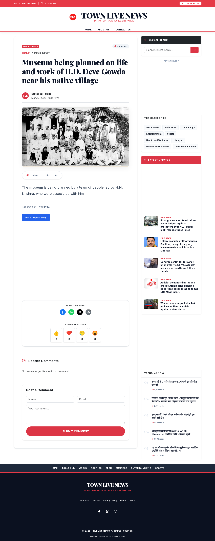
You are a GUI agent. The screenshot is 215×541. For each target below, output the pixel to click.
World (83, 468)
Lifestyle (178, 140)
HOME (88, 29)
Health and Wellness (157, 140)
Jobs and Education (185, 146)
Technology (188, 127)
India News (170, 127)
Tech (108, 468)
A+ (48, 175)
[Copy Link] (88, 312)
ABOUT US (104, 29)
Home (54, 468)
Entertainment (153, 134)
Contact (96, 500)
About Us (84, 500)
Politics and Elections (157, 146)
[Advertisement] (75, 260)
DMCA (132, 500)
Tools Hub (68, 468)
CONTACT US (123, 29)
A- (56, 175)
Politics (96, 468)
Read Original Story (36, 217)
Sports (170, 134)
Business (121, 468)
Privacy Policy (110, 500)
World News (152, 127)
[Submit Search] (194, 50)
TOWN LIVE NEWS (107, 485)
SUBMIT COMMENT (75, 431)
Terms (123, 500)
